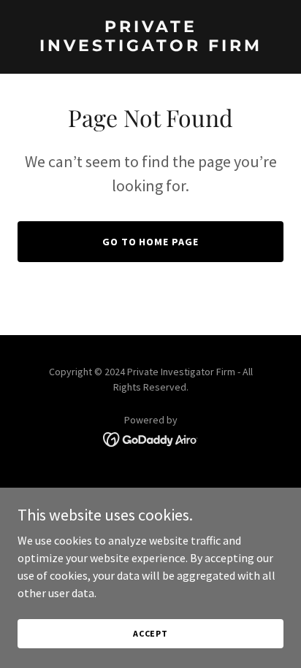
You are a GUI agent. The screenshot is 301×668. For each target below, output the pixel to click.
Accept (150, 633)
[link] (150, 46)
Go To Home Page (150, 241)
